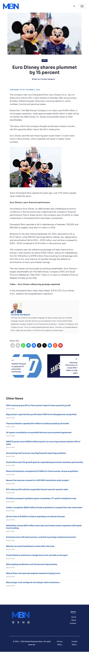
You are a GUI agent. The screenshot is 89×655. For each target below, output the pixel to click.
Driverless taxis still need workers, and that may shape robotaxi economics (41, 537)
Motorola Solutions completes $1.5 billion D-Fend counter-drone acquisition (42, 471)
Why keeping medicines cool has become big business (31, 564)
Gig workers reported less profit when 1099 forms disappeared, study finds (41, 414)
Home (73, 617)
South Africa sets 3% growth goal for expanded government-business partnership (44, 462)
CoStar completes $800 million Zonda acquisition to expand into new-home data (44, 507)
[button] (74, 6)
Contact (73, 623)
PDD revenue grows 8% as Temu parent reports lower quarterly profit (38, 405)
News (45, 60)
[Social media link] (13, 622)
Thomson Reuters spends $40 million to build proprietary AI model (37, 423)
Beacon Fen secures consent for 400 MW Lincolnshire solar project (37, 480)
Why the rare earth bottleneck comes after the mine (30, 546)
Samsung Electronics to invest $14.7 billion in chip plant (71, 367)
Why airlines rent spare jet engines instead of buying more (33, 573)
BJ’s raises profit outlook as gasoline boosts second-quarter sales (37, 489)
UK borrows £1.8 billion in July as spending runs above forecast (35, 516)
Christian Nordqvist (47, 79)
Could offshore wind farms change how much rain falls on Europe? (37, 555)
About (73, 620)
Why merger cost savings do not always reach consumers (33, 582)
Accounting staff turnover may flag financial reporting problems (36, 453)
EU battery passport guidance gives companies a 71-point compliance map (41, 498)
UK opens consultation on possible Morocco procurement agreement (39, 432)
